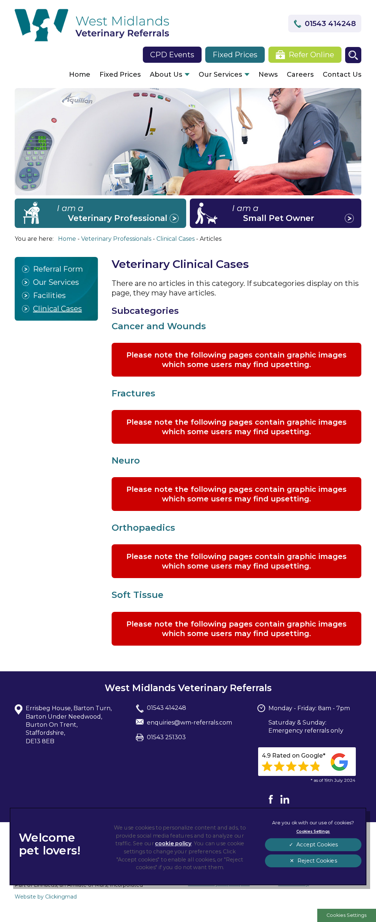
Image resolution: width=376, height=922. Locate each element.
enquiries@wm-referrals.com (189, 722)
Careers (300, 74)
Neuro (126, 460)
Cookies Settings (346, 915)
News (268, 74)
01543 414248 (330, 23)
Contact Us (342, 74)
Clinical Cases (57, 308)
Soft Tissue (137, 594)
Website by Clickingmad (46, 896)
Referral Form (58, 269)
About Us (166, 74)
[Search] (353, 55)
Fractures (133, 393)
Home (79, 74)
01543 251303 (166, 737)
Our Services (220, 74)
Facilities (49, 295)
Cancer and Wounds (159, 326)
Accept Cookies (316, 845)
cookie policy (173, 844)
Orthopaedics (143, 527)
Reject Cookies (316, 861)
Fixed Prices (120, 74)
